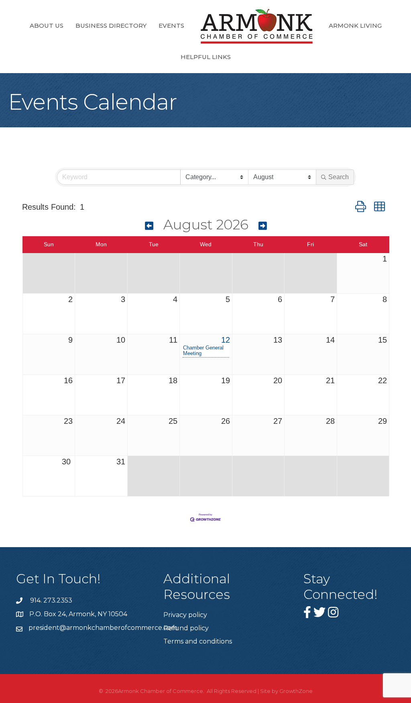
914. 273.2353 (50, 600)
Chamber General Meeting (203, 350)
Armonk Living (355, 25)
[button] (360, 207)
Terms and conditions (197, 641)
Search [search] (338, 177)
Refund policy (186, 628)
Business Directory (110, 25)
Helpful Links (206, 57)
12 (225, 339)
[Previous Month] (149, 226)
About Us (46, 25)
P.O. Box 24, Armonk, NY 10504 (78, 614)
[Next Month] (262, 226)
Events (171, 25)
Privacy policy (185, 615)
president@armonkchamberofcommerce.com (102, 627)
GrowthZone (296, 691)
